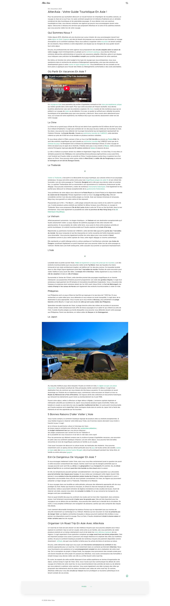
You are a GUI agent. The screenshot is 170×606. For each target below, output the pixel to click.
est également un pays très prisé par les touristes (94, 262)
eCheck (59, 541)
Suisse (93, 148)
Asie (91, 109)
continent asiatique (93, 52)
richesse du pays (54, 143)
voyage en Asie (55, 104)
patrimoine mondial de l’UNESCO (95, 133)
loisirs (67, 111)
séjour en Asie (57, 39)
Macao (106, 146)
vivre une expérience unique (111, 104)
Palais (110, 139)
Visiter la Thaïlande (55, 177)
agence (66, 39)
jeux (93, 448)
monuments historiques (97, 186)
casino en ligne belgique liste (79, 64)
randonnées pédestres (88, 428)
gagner (69, 452)
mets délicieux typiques (103, 532)
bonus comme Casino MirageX (71, 450)
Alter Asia (46, 3)
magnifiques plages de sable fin (97, 180)
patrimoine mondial (91, 141)
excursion (104, 41)
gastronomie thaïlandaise (96, 189)
